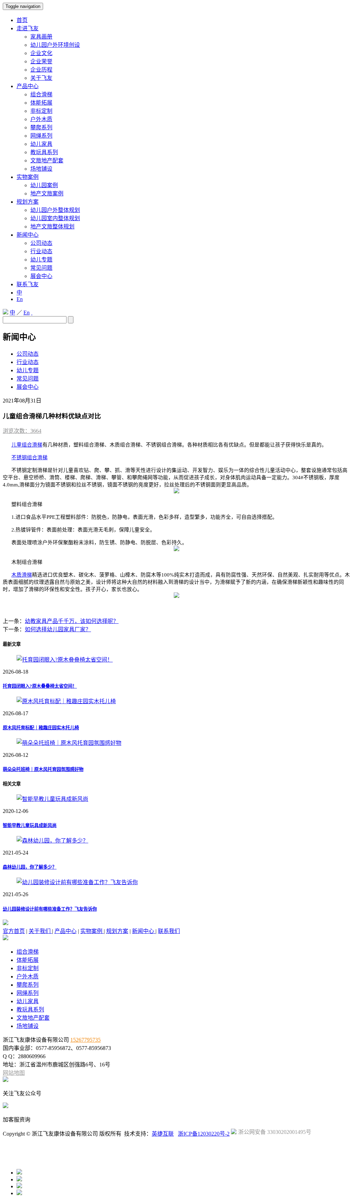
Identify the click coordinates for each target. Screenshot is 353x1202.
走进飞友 (28, 28)
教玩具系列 (44, 152)
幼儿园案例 (44, 185)
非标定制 (41, 111)
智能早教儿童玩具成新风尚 (30, 825)
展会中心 (41, 276)
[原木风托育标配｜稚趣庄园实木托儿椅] (66, 701)
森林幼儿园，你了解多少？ (30, 867)
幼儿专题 (41, 259)
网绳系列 (41, 136)
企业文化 (41, 53)
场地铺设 (41, 169)
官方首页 (14, 931)
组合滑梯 (41, 94)
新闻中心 (28, 235)
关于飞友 (41, 78)
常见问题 (41, 268)
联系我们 (169, 931)
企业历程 (41, 70)
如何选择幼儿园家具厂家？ (58, 629)
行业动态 (41, 251)
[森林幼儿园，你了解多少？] (52, 841)
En (20, 299)
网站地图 (14, 1073)
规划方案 (28, 202)
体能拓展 (41, 103)
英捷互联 (163, 1134)
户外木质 (41, 119)
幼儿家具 (41, 144)
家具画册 (41, 37)
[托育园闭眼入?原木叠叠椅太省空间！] (65, 660)
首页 (22, 20)
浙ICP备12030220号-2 (204, 1134)
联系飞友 (28, 284)
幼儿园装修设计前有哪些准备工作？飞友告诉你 (50, 909)
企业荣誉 (41, 61)
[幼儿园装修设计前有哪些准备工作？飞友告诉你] (77, 882)
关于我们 (40, 931)
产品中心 (28, 86)
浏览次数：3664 (22, 431)
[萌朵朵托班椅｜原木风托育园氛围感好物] (69, 743)
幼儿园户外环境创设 (55, 45)
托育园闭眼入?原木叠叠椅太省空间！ (40, 686)
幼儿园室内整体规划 (55, 218)
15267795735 (85, 1040)
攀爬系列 (41, 127)
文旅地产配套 (46, 160)
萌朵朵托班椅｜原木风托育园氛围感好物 (43, 769)
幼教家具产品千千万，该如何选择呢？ (72, 621)
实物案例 (28, 177)
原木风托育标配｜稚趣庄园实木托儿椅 (41, 727)
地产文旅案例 (46, 193)
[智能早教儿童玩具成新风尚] (52, 799)
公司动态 (41, 243)
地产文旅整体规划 (52, 226)
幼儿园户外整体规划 (55, 210)
